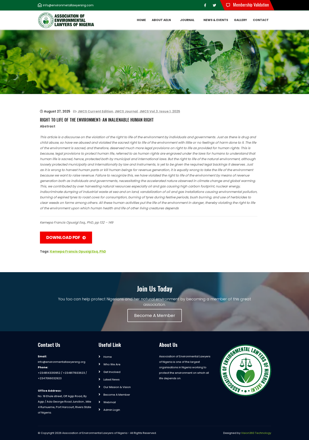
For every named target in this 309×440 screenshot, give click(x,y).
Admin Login (111, 410)
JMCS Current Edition (95, 111)
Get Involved (111, 372)
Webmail (109, 402)
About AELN (161, 20)
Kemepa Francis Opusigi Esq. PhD (78, 251)
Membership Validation (250, 4)
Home (141, 20)
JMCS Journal (126, 111)
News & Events (215, 20)
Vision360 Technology (256, 433)
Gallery (240, 20)
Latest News (111, 380)
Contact (261, 20)
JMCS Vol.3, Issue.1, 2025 (159, 111)
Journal (187, 20)
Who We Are (111, 364)
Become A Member (154, 315)
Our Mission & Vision (117, 387)
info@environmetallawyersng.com (68, 5)
